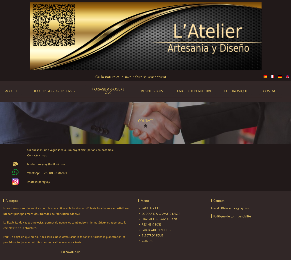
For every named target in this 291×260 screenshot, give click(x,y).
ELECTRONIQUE (152, 235)
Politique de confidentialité (232, 216)
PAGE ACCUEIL (151, 208)
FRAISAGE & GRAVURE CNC (160, 219)
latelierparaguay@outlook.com (46, 164)
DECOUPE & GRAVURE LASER (161, 214)
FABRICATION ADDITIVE (157, 230)
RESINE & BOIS (151, 224)
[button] (11, 91)
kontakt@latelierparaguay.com (230, 208)
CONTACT (148, 241)
